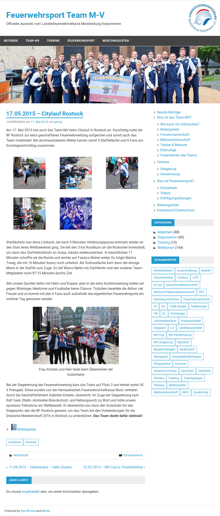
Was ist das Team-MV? (174, 117)
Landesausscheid (190, 328)
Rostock (31, 442)
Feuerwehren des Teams (178, 155)
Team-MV (32, 41)
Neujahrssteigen (164, 349)
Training (163, 242)
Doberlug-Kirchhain (166, 299)
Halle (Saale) (178, 306)
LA (172, 328)
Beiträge (11, 41)
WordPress (28, 511)
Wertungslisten (115, 41)
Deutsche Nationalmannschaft (174, 292)
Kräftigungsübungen (175, 198)
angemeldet (31, 492)
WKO (185, 392)
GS (163, 306)
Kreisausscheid (191, 320)
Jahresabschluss (165, 320)
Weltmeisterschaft (166, 392)
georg (58, 122)
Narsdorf (183, 342)
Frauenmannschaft (174, 135)
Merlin (46, 511)
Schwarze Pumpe (165, 370)
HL (164, 313)
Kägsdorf (160, 328)
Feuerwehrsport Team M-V (55, 15)
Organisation (167, 237)
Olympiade (161, 356)
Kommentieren (133, 455)
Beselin (206, 270)
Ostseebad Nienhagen (187, 356)
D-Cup (158, 285)
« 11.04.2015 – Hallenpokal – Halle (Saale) (39, 467)
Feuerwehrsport (81, 41)
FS (155, 306)
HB (156, 313)
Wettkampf (21, 455)
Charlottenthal (163, 277)
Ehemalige (168, 150)
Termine (53, 41)
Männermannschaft (175, 140)
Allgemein (165, 232)
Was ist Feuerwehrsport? (175, 181)
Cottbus (182, 277)
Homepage (177, 313)
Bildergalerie (26, 429)
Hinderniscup (170, 174)
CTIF (195, 277)
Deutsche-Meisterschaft (182, 285)
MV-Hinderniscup (180, 335)
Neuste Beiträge (169, 112)
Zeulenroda (200, 392)
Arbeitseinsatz (163, 270)
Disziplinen (168, 188)
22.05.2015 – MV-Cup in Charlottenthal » (114, 467)
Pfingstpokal (162, 363)
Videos (165, 193)
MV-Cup (159, 335)
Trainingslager (193, 378)
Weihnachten (177, 385)
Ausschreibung (187, 270)
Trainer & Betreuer (173, 145)
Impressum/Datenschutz (175, 210)
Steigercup (168, 169)
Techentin (204, 370)
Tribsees (159, 385)
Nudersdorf (187, 349)
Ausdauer (14, 442)
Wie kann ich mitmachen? (179, 124)
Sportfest (187, 370)
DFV (201, 292)
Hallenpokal (199, 306)
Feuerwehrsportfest (196, 299)
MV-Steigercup (163, 342)
